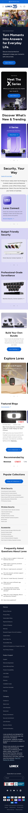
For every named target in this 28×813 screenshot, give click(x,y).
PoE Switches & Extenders (7, 536)
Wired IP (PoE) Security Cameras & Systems (11, 495)
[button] (3, 6)
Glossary (5, 680)
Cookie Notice (6, 635)
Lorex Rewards (6, 707)
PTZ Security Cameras (6, 501)
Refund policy (13, 807)
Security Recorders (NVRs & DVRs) (9, 499)
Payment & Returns (7, 621)
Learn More (8, 62)
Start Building (13, 349)
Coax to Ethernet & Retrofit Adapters (9, 538)
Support (5, 659)
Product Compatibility (8, 670)
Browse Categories (7, 218)
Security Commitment (8, 718)
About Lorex (6, 704)
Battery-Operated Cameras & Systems (9, 517)
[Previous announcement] (3, 1)
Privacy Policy (6, 614)
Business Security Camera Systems (13, 298)
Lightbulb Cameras (5, 513)
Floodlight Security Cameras (7, 515)
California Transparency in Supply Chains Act (14, 646)
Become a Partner (7, 725)
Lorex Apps (6, 673)
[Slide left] (10, 160)
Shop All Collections (13, 481)
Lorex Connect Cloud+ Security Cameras (10, 509)
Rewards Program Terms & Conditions (12, 632)
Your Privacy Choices (8, 649)
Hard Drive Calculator (8, 687)
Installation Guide (7, 683)
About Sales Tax (7, 639)
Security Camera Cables (6, 532)
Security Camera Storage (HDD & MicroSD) (11, 530)
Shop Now (13, 135)
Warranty (5, 628)
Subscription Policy (7, 618)
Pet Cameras (4, 519)
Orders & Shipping (7, 625)
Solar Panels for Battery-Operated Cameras (11, 540)
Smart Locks (4, 521)
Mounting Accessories (6, 534)
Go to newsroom (5, 407)
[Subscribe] (22, 778)
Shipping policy (19, 809)
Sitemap (5, 691)
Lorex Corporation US (13, 805)
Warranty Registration (8, 663)
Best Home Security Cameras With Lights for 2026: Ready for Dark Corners (13, 428)
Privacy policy (20, 807)
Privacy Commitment (8, 714)
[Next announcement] (25, 1)
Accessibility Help (7, 642)
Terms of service (10, 809)
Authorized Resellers (8, 728)
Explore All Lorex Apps (6, 176)
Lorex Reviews (6, 721)
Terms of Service (7, 611)
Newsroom (6, 711)
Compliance (6, 677)
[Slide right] (17, 160)
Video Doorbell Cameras (6, 511)
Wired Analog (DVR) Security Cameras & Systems (12, 497)
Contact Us (6, 700)
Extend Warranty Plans (8, 666)
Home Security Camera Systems (12, 258)
